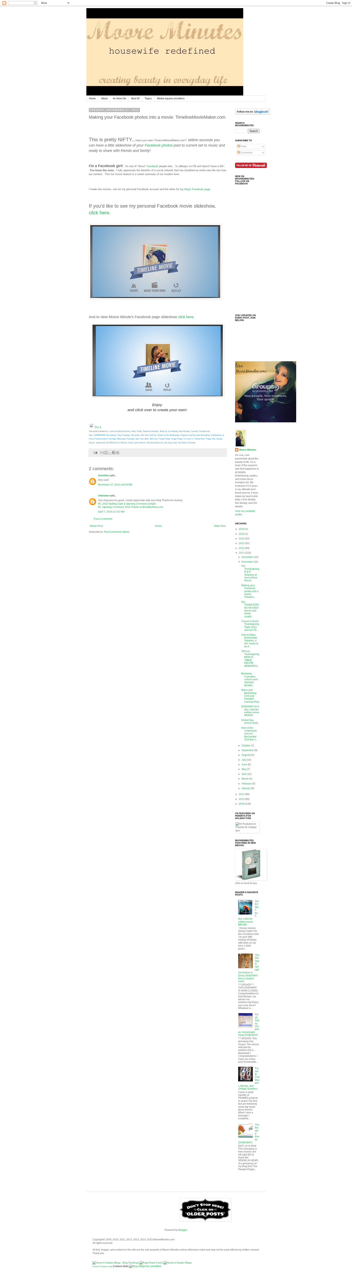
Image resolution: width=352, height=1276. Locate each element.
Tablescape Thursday (125, 439)
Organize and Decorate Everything (195, 435)
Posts (243, 146)
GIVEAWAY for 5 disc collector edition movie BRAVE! (250, 711)
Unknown (103, 495)
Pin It (98, 427)
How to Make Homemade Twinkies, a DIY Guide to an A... (249, 640)
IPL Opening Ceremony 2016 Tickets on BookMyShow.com (130, 507)
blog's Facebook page (197, 189)
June (245, 764)
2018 (242, 529)
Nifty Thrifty (137, 431)
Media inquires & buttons (171, 98)
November (248, 561)
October (246, 745)
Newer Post (96, 526)
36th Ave (153, 439)
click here (99, 212)
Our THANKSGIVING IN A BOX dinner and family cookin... (250, 609)
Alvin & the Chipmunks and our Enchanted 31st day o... (249, 733)
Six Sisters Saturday (187, 443)
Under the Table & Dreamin (120, 431)
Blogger (182, 1230)
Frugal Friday (176, 439)
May (244, 769)
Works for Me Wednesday (168, 435)
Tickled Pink (199, 439)
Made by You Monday (169, 431)
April (244, 774)
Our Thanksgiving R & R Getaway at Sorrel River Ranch (250, 573)
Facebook (152, 166)
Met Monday (184, 431)
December (248, 557)
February (247, 783)
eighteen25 (100, 443)
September (248, 750)
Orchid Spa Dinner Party (249, 721)
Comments (246, 152)
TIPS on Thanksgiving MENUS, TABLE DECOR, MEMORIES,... (250, 660)
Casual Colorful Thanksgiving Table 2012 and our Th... (250, 625)
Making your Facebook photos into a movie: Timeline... (249, 591)
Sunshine (103, 475)
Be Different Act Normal (116, 443)
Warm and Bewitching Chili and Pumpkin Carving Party (250, 696)
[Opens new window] (155, 298)
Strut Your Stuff (141, 439)
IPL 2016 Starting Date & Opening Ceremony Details (127, 503)
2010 (242, 799)
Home (92, 98)
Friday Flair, (211, 439)
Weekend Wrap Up (155, 443)
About (104, 98)
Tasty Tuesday (123, 435)
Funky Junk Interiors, (137, 443)
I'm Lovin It (188, 439)
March (245, 778)
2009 (242, 803)
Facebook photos (159, 145)
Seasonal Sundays (151, 431)
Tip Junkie (135, 435)
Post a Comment (103, 518)
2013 (242, 548)
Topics (148, 98)
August (246, 755)
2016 (242, 533)
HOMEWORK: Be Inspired (105, 435)
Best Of (135, 98)
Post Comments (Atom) (116, 531)
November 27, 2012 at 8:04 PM (115, 484)
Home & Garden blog (102, 1266)
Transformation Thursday (105, 439)
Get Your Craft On (148, 435)
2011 (242, 794)
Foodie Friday (164, 439)
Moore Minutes (247, 449)
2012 (242, 552)
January (246, 788)
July (244, 759)
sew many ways (170, 443)
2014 (242, 543)
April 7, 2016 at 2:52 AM (111, 511)
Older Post (220, 526)
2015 (242, 538)
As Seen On (119, 98)
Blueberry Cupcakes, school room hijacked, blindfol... (249, 679)
